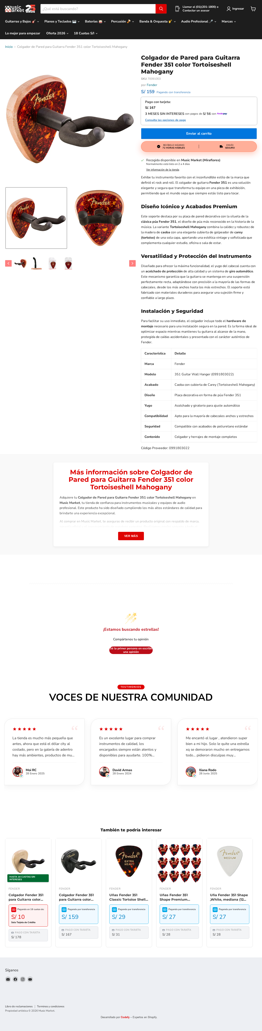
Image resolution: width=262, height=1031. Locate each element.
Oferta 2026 (56, 33)
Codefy (125, 1017)
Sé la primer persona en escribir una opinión (131, 650)
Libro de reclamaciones (19, 1006)
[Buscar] (161, 8)
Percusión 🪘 (121, 21)
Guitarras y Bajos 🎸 (21, 21)
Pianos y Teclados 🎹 (60, 21)
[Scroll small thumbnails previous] (8, 263)
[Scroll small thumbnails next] (132, 263)
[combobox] (98, 8)
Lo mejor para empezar (22, 33)
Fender (152, 85)
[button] (36, 218)
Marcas (228, 21)
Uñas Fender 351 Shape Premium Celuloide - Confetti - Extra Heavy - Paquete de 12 (179, 897)
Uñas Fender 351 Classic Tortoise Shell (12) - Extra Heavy (127, 897)
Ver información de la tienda (162, 169)
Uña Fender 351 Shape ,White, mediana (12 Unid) (229, 897)
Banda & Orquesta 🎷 (156, 21)
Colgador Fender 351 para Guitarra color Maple (26, 897)
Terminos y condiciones (50, 1006)
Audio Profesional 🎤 (197, 21)
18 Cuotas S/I (84, 33)
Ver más (131, 536)
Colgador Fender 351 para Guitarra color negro (76, 897)
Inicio (9, 47)
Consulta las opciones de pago (165, 120)
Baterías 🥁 (94, 21)
